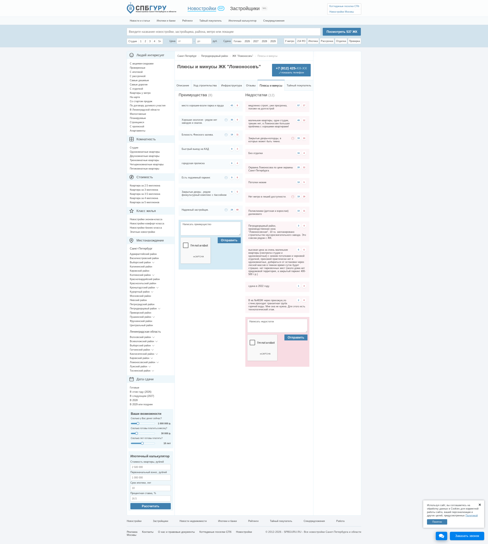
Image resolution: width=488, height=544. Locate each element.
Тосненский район (140, 370)
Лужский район (138, 366)
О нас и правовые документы (176, 531)
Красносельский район (143, 283)
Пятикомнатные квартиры (144, 168)
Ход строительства (205, 85)
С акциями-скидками (141, 63)
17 (304, 105)
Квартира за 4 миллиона (144, 198)
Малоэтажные (138, 113)
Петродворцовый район (143, 308)
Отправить (229, 240)
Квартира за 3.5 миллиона (145, 194)
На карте (135, 97)
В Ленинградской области (145, 109)
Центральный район (141, 325)
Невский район (138, 300)
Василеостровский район (144, 258)
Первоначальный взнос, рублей (148, 472)
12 (304, 120)
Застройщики (245, 8)
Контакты (147, 531)
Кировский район (139, 270)
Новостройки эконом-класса (146, 219)
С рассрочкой (137, 76)
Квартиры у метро (140, 92)
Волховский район (140, 337)
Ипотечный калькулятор (242, 20)
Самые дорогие (139, 84)
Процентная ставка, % (143, 493)
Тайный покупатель (210, 20)
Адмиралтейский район (143, 254)
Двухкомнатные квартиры (144, 156)
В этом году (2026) (140, 391)
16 (298, 153)
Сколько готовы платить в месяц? (149, 428)
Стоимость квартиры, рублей (147, 461)
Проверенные (137, 67)
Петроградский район (142, 304)
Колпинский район (140, 275)
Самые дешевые (139, 80)
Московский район (140, 295)
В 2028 (134, 400)
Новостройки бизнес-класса (146, 227)
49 (298, 120)
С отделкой (136, 88)
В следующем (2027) (142, 396)
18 (304, 196)
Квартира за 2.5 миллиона (145, 185)
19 (232, 134)
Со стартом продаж (141, 101)
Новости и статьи (140, 20)
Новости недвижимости (193, 521)
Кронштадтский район (142, 287)
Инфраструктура (231, 85)
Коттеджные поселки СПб (344, 6)
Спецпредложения (273, 20)
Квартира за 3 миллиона (144, 189)
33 (298, 138)
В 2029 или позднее (141, 404)
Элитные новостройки (142, 231)
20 (298, 167)
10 (304, 138)
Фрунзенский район (141, 321)
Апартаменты (137, 130)
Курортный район (140, 291)
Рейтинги (187, 20)
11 (237, 134)
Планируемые (138, 118)
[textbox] (186, 31)
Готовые (134, 387)
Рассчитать (150, 506)
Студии (134, 147)
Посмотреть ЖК (342, 32)
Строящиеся (137, 122)
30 (232, 120)
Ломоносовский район (142, 362)
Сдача (227, 41)
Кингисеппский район (142, 353)
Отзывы (251, 85)
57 (298, 105)
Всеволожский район (142, 341)
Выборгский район (140, 262)
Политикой (472, 515)
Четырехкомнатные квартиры (147, 164)
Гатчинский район (140, 349)
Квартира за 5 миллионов (144, 202)
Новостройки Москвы (341, 11)
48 (237, 210)
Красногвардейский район (145, 279)
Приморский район (140, 312)
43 (232, 105)
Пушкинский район (140, 316)
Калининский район (141, 266)
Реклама (132, 531)
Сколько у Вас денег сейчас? (146, 418)
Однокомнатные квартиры (145, 151)
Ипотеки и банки (166, 20)
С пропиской (137, 126)
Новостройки (202, 8)
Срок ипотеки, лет (140, 482)
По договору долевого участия (147, 105)
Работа (340, 521)
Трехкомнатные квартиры (144, 160)
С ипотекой (136, 72)
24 (232, 210)
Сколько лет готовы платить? (147, 438)
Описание (183, 85)
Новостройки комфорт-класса (147, 223)
